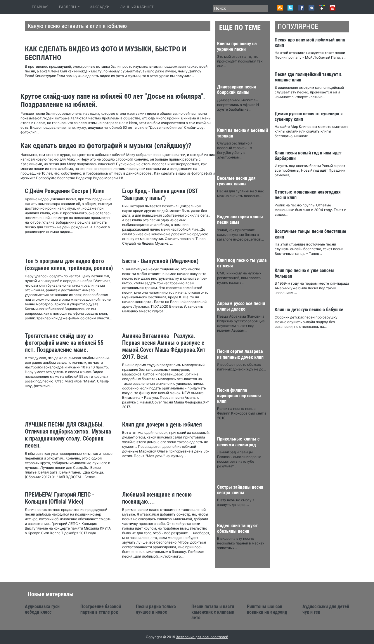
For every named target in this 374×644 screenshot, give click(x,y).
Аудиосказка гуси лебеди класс (42, 609)
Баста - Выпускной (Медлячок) (160, 260)
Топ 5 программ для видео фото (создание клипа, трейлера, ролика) (69, 264)
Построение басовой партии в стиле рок (100, 609)
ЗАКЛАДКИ (100, 7)
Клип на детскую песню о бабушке (309, 309)
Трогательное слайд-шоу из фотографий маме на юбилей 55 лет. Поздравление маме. (64, 342)
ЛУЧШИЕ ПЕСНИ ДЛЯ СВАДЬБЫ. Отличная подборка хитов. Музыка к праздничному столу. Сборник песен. (68, 435)
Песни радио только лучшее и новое (156, 609)
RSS (280, 8)
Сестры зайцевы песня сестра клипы (240, 489)
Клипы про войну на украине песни (237, 46)
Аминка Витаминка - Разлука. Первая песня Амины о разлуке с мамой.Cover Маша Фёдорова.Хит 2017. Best (163, 346)
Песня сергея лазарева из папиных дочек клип (240, 354)
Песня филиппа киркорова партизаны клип (239, 395)
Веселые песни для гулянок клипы (236, 181)
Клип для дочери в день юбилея (162, 424)
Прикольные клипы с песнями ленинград (238, 441)
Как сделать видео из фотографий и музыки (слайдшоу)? (105, 146)
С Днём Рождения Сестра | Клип (65, 190)
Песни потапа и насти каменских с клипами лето (212, 612)
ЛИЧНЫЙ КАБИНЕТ (137, 7)
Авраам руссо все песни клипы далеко (241, 306)
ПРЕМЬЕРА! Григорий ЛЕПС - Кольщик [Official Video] (59, 498)
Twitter (290, 8)
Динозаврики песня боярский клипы (236, 89)
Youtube (332, 8)
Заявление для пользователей (202, 637)
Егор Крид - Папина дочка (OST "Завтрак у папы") (160, 194)
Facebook (301, 8)
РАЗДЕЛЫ (68, 7)
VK (311, 8)
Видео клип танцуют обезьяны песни (237, 528)
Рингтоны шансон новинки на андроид (267, 609)
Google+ (322, 8)
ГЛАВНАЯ (41, 7)
